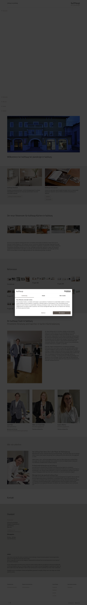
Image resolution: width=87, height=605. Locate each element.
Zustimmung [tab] (24, 295)
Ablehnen (43, 312)
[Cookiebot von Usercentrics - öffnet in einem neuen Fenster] (65, 291)
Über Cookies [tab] (63, 295)
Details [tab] (43, 295)
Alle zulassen (62, 312)
